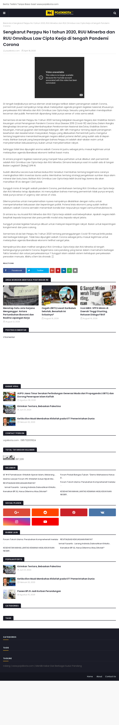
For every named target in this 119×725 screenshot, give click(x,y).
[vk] (102, 512)
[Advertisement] (59, 702)
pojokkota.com (12, 50)
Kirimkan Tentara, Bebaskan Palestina (39, 406)
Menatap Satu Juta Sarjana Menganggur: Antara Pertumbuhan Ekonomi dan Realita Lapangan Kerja (19, 313)
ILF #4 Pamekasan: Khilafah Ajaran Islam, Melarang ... (29, 474)
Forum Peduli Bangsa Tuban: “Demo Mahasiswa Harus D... (87, 476)
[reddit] (45, 512)
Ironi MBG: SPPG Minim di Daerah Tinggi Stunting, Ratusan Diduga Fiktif (94, 311)
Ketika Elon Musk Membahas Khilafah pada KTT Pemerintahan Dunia (56, 418)
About (99, 676)
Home (90, 676)
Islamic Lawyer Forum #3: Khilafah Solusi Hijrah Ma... (29, 478)
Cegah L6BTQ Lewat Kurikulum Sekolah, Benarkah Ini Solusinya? (59, 311)
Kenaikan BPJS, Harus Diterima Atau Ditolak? (25, 491)
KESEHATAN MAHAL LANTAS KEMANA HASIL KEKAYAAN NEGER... (86, 493)
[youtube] (45, 522)
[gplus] (16, 512)
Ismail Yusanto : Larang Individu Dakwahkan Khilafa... (31, 487)
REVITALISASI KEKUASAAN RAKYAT (19, 483)
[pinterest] (73, 512)
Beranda (7, 23)
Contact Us (110, 676)
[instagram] (16, 522)
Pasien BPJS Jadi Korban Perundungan (39, 591)
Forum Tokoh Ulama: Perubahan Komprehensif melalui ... (87, 483)
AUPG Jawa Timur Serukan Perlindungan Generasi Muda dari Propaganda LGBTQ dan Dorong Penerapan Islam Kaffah (65, 395)
